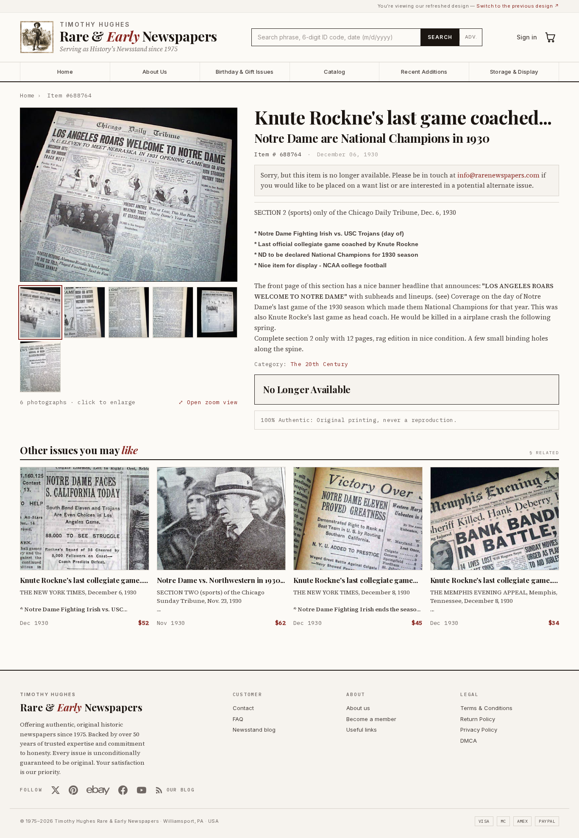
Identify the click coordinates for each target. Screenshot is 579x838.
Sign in (527, 37)
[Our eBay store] (98, 790)
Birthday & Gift (245, 71)
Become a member (371, 719)
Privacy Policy (478, 729)
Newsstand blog (254, 729)
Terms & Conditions (486, 708)
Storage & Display (514, 71)
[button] (128, 195)
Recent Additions (424, 71)
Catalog (334, 71)
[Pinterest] (73, 790)
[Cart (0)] (550, 37)
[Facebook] (123, 790)
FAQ (238, 719)
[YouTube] (141, 790)
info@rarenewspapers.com (498, 175)
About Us (154, 71)
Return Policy (477, 719)
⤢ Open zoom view (207, 401)
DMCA (468, 740)
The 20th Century (319, 364)
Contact (243, 708)
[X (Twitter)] (55, 790)
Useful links (361, 729)
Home (65, 71)
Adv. (471, 37)
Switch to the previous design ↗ (517, 6)
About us (358, 708)
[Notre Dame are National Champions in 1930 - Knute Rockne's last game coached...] (40, 312)
